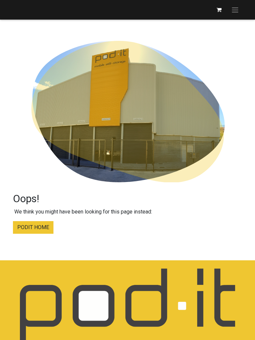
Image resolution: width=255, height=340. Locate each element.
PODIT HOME (33, 227)
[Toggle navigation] (235, 10)
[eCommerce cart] (218, 9)
